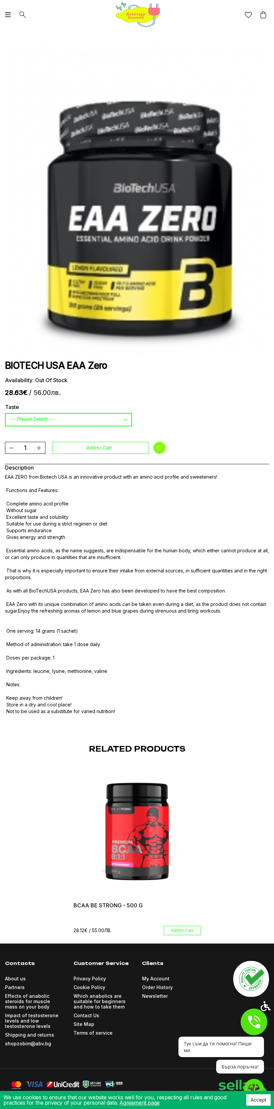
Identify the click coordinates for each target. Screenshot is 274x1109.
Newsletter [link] (155, 996)
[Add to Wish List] (159, 448)
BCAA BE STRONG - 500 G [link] (108, 905)
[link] (137, 14)
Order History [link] (157, 987)
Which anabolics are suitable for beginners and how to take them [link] (100, 1001)
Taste (12, 407)
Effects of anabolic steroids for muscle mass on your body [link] (27, 1001)
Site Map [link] (84, 1024)
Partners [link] (15, 987)
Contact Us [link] (86, 1015)
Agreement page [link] (139, 1102)
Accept (258, 1100)
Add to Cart (99, 447)
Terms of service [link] (93, 1033)
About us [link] (15, 978)
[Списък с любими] (248, 15)
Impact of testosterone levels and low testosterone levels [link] (31, 1021)
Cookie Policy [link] (89, 987)
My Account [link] (155, 978)
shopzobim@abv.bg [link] (28, 1043)
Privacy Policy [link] (90, 978)
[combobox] (68, 419)
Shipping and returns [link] (29, 1035)
